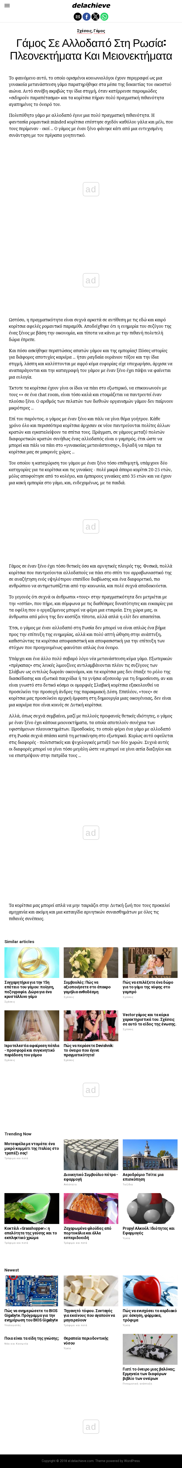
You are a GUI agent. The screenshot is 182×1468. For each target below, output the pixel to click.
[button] (7, 5)
